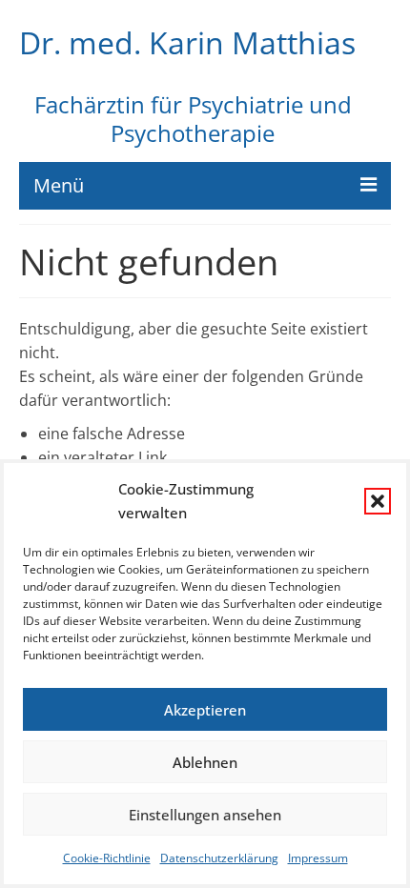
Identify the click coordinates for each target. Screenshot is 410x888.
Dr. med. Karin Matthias (187, 43)
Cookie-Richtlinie (107, 858)
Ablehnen (205, 762)
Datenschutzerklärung (219, 858)
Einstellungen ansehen (205, 814)
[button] (377, 501)
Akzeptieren (205, 709)
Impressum (318, 858)
